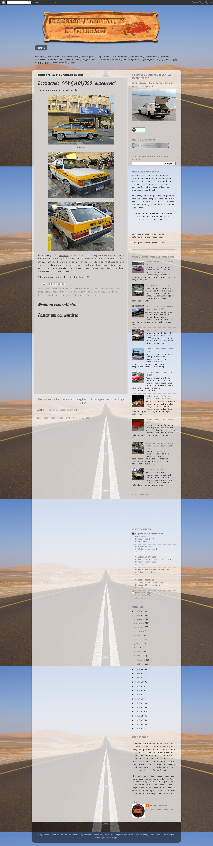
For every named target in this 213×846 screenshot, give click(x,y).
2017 (138, 699)
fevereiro (140, 660)
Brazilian (99, 289)
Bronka (109, 289)
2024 (138, 669)
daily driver (60, 292)
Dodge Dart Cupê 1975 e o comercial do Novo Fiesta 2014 (159, 445)
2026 (138, 611)
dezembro (139, 619)
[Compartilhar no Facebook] (60, 284)
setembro (139, 631)
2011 (138, 725)
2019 (138, 691)
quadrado (52, 295)
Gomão (101, 292)
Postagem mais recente (54, 399)
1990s (54, 289)
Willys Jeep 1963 (144, 539)
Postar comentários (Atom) (62, 410)
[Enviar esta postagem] (44, 284)
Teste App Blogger (145, 595)
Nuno (114, 292)
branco (87, 289)
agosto (138, 635)
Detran (72, 292)
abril (137, 652)
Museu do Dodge (143, 593)
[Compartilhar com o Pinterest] (63, 284)
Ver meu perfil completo (159, 810)
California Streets (145, 557)
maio (137, 648)
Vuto (89, 295)
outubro (139, 627)
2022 (138, 678)
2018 (138, 695)
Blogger (114, 838)
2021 (138, 682)
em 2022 (63, 256)
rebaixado (65, 295)
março (137, 656)
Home (41, 47)
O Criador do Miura (145, 572)
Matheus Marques (158, 806)
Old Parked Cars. (144, 547)
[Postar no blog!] (53, 284)
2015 (138, 708)
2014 (138, 712)
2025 (138, 616)
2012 (138, 720)
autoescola (76, 289)
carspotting (44, 292)
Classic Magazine (144, 580)
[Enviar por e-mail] (50, 284)
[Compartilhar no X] (57, 284)
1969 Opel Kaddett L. (147, 549)
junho (137, 644)
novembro (139, 623)
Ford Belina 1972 (154, 470)
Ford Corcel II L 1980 (157, 285)
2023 (138, 674)
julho (137, 640)
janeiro (139, 664)
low (108, 292)
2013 (138, 716)
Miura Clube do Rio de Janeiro (152, 570)
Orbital (42, 295)
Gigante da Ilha (87, 292)
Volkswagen (78, 295)
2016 (138, 703)
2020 (138, 686)
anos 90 (64, 289)
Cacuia (119, 289)
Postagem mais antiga (107, 399)
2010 (138, 729)
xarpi (96, 295)
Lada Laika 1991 (154, 330)
